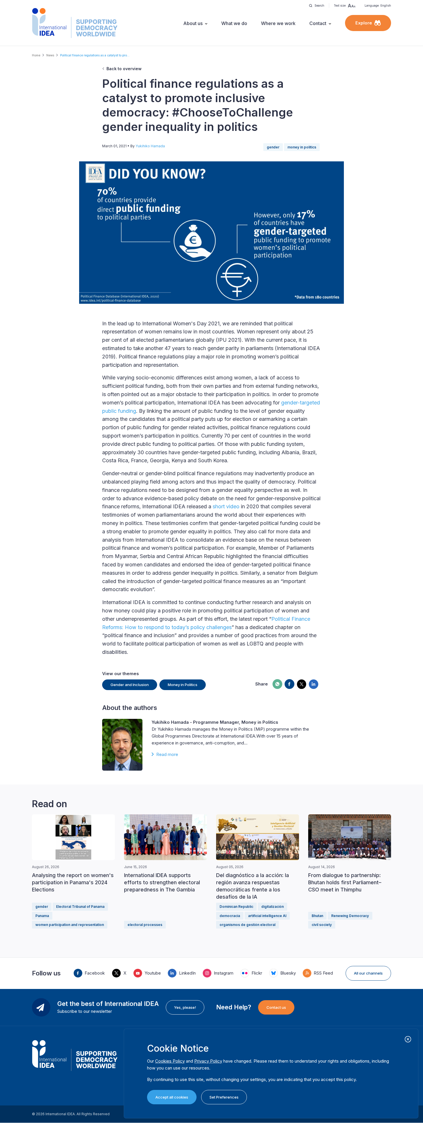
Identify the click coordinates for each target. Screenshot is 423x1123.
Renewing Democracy (350, 916)
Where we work (278, 23)
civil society (322, 925)
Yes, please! (185, 1007)
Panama (42, 916)
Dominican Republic (236, 906)
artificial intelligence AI (267, 916)
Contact (317, 23)
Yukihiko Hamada (150, 146)
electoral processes (144, 925)
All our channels (368, 973)
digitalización (272, 906)
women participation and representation (69, 925)
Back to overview (124, 68)
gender (273, 147)
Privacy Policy (208, 1061)
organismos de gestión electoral (247, 925)
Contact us (276, 1007)
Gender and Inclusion (129, 684)
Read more (167, 754)
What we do (234, 23)
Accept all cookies (171, 1097)
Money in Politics (182, 684)
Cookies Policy (170, 1061)
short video (226, 506)
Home (36, 55)
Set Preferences (224, 1097)
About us (193, 23)
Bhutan (317, 916)
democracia (230, 916)
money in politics (301, 147)
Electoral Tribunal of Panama (80, 906)
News (50, 55)
